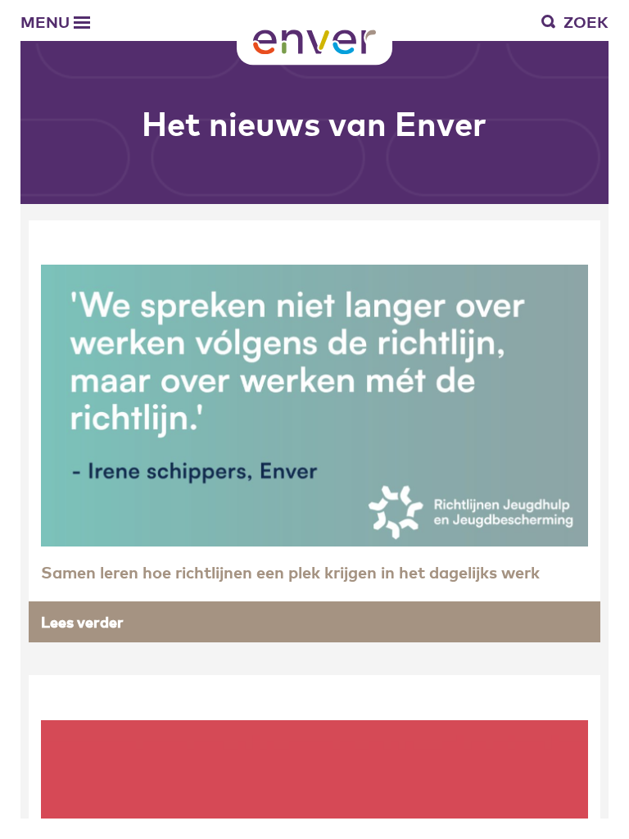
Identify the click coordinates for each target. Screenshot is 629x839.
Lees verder (82, 622)
